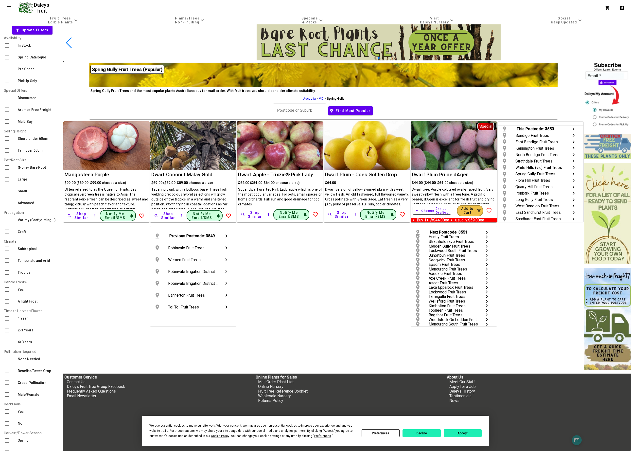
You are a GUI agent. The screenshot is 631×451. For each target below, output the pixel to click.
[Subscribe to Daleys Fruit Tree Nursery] (607, 95)
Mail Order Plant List (276, 381)
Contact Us (76, 381)
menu (9, 8)
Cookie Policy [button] (220, 436)
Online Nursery (270, 386)
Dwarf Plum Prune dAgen (440, 175)
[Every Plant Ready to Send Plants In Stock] (607, 213)
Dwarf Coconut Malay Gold (181, 175)
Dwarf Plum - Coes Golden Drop (361, 175)
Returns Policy (270, 400)
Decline (422, 433)
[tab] (63, 20)
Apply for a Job (462, 386)
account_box (622, 8)
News (454, 400)
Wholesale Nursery (274, 396)
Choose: (432, 210)
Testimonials (460, 396)
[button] (374, 57)
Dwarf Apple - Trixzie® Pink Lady (275, 175)
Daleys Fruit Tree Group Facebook (96, 386)
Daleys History (462, 391)
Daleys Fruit (42, 8)
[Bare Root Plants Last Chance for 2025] (379, 59)
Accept (462, 433)
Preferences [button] (322, 436)
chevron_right (574, 129)
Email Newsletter (81, 396)
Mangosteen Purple (87, 175)
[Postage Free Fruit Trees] (607, 146)
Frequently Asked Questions (91, 391)
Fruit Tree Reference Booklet (283, 391)
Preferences (380, 433)
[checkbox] (31, 45)
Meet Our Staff (462, 381)
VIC (321, 98)
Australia (309, 98)
